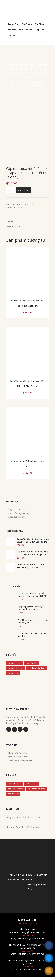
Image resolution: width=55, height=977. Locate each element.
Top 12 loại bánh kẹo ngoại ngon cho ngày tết (33, 621)
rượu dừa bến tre (15, 663)
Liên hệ (11, 35)
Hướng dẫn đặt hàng (17, 753)
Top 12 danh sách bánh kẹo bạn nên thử (32, 634)
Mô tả (10, 221)
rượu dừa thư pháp (15, 668)
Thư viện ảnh (25, 29)
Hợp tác (40, 29)
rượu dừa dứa (31, 663)
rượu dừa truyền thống (36, 668)
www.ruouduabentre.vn (27, 923)
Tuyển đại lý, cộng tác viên (20, 760)
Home (11, 82)
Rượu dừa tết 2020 (17, 509)
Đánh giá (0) (13, 226)
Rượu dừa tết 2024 (35, 82)
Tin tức (12, 29)
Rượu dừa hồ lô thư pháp (27, 827)
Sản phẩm (40, 24)
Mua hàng (23, 190)
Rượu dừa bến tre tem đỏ (28, 817)
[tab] (27, 221)
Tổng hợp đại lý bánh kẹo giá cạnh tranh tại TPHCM (31, 608)
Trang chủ (13, 24)
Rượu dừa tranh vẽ (16, 517)
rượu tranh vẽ (13, 673)
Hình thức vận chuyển (18, 756)
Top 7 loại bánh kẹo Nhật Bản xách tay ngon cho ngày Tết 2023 (33, 594)
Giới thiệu (27, 24)
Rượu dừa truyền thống (18, 513)
